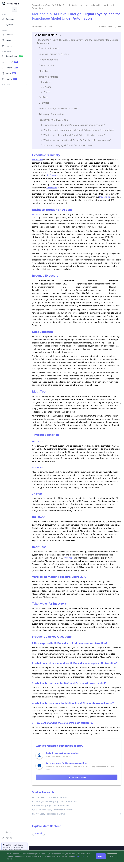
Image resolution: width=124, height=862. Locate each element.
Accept (100, 856)
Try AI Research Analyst (77, 777)
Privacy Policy (79, 856)
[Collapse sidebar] (14, 9)
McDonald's (37, 159)
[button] (76, 35)
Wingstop (68, 558)
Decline (112, 856)
